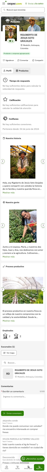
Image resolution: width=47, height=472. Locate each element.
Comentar (24, 60)
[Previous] (3, 161)
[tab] (7, 70)
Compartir (39, 60)
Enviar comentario (14, 413)
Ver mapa (10, 353)
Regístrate (39, 468)
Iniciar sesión (28, 468)
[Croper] (14, 3)
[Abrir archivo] (23, 162)
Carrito (17, 468)
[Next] (43, 161)
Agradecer (10, 60)
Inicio (6, 468)
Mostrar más (9, 192)
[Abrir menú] (3, 3)
